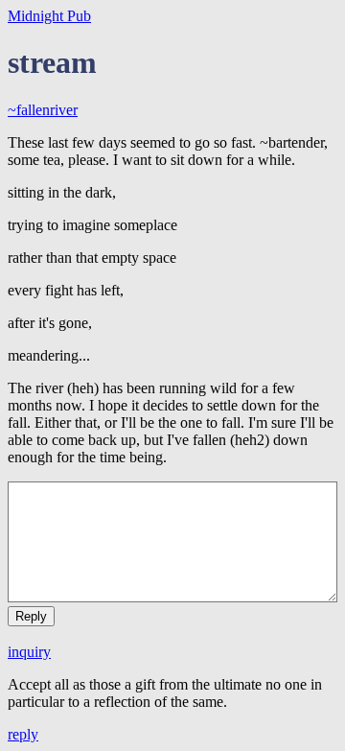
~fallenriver (43, 110)
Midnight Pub (49, 16)
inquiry (29, 652)
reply (23, 734)
